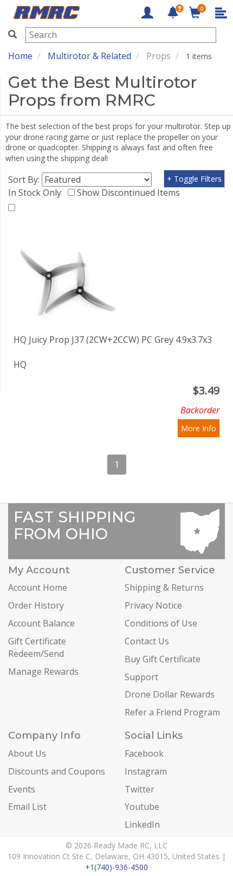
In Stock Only (37, 193)
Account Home (37, 587)
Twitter (139, 789)
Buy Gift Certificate (162, 659)
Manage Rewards (43, 671)
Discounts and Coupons (56, 771)
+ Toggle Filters (194, 179)
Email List (27, 807)
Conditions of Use (161, 623)
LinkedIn (142, 824)
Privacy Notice (153, 605)
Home (20, 56)
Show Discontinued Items (130, 193)
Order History (36, 605)
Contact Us (147, 641)
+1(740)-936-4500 (116, 867)
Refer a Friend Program (172, 712)
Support (141, 677)
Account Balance (41, 623)
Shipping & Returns (164, 587)
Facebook (144, 753)
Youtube (142, 807)
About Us (27, 753)
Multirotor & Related (89, 56)
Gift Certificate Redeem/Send (37, 647)
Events (21, 789)
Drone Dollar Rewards (170, 694)
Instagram (146, 771)
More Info (198, 428)
